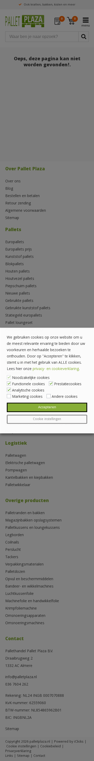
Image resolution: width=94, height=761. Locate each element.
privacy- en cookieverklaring (56, 369)
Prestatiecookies (67, 384)
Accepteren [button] (47, 407)
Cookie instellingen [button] (47, 419)
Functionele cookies (28, 384)
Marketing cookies (27, 397)
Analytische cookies (28, 391)
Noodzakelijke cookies (31, 378)
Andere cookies (65, 397)
